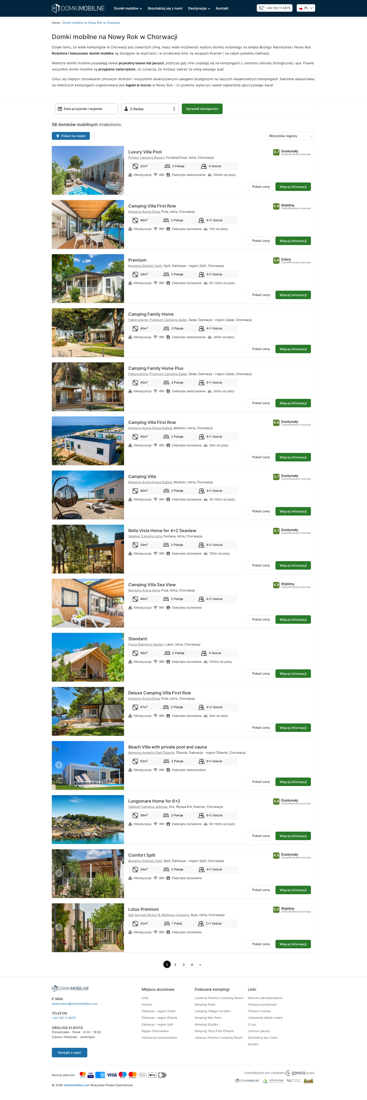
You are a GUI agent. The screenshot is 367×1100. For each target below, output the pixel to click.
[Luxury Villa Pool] (88, 173)
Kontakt (222, 8)
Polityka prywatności (262, 1004)
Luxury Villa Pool (145, 151)
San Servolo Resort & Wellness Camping (158, 915)
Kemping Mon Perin (208, 1017)
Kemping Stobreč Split (145, 266)
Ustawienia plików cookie (265, 1017)
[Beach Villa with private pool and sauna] (88, 768)
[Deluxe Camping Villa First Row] (88, 714)
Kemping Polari (205, 1004)
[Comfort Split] (88, 876)
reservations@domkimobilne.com (75, 1003)
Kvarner (147, 1004)
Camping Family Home (151, 314)
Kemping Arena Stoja (144, 212)
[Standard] (88, 660)
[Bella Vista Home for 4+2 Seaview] (88, 552)
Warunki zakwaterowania (265, 998)
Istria (145, 998)
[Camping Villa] (88, 498)
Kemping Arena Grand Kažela (150, 428)
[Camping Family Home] (88, 335)
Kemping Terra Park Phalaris (214, 1031)
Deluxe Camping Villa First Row (159, 692)
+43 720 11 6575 (278, 8)
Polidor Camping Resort (146, 158)
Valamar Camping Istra (145, 536)
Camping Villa (142, 476)
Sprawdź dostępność (202, 109)
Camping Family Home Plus (156, 368)
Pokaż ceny (261, 187)
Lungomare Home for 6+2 (154, 801)
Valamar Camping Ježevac (148, 807)
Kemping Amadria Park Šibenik (151, 753)
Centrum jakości (259, 1031)
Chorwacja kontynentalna (159, 1037)
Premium (137, 260)
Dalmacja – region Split (157, 1024)
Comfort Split (141, 855)
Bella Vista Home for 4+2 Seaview (162, 530)
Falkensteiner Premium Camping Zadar (157, 320)
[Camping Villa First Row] (88, 227)
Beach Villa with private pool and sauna (167, 747)
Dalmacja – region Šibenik (159, 1017)
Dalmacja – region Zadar (158, 1011)
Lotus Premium (143, 909)
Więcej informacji (293, 187)
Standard (137, 638)
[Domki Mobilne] (78, 8)
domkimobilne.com (77, 1085)
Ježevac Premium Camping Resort (219, 1037)
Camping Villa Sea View (152, 584)
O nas (252, 1024)
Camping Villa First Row (152, 206)
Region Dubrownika (155, 1031)
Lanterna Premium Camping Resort (219, 998)
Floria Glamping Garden (146, 644)
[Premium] (88, 281)
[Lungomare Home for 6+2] (88, 822)
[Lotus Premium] (88, 930)
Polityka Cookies (259, 1011)
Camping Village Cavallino (213, 1011)
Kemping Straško (206, 1024)
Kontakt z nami (69, 1053)
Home (56, 22)
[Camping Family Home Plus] (88, 389)
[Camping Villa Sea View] (88, 606)
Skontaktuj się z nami (165, 8)
